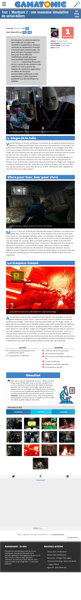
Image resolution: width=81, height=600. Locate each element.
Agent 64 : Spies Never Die (56, 567)
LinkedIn (63, 412)
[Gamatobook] (40, 476)
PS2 (24, 32)
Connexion (40, 480)
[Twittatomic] (13, 476)
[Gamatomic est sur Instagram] (67, 476)
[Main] (4, 4)
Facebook (18, 412)
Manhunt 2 (16, 62)
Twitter (41, 412)
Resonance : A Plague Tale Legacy (59, 558)
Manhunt (38, 381)
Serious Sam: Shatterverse (56, 555)
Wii (27, 29)
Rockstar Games (62, 41)
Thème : (36, 528)
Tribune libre (72, 537)
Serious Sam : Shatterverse (57, 552)
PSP (29, 32)
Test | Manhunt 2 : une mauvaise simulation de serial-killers (35, 14)
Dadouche (18, 28)
